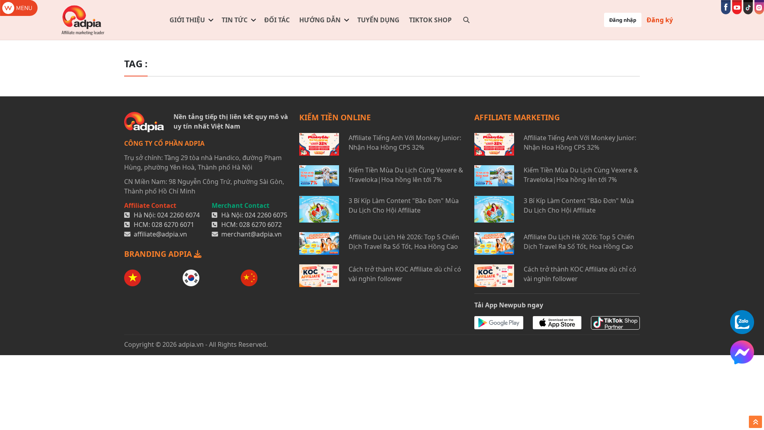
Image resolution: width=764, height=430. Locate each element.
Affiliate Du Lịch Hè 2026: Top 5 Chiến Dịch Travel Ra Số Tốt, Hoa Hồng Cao (404, 242)
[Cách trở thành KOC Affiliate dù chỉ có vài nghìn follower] (319, 275)
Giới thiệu (187, 20)
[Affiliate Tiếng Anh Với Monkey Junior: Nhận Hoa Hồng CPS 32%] (319, 144)
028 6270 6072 (260, 224)
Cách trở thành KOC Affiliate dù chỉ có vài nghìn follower (405, 274)
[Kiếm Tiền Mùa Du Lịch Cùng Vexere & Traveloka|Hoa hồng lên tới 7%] (319, 175)
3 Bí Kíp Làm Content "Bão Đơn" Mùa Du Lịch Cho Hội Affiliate (404, 205)
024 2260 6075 (266, 215)
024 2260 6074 (178, 215)
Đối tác (277, 20)
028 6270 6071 (173, 224)
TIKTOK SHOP (430, 20)
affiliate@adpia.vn (160, 234)
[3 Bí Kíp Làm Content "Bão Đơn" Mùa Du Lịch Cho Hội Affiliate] (319, 209)
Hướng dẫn (320, 20)
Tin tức (235, 20)
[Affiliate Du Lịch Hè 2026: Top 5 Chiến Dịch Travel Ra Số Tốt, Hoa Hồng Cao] (319, 243)
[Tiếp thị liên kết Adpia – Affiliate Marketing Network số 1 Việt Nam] (83, 20)
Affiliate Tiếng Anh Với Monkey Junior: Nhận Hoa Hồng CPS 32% (405, 142)
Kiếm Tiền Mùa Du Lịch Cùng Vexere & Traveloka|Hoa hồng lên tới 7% (406, 175)
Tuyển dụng (378, 20)
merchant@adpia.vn (251, 234)
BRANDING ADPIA (159, 253)
